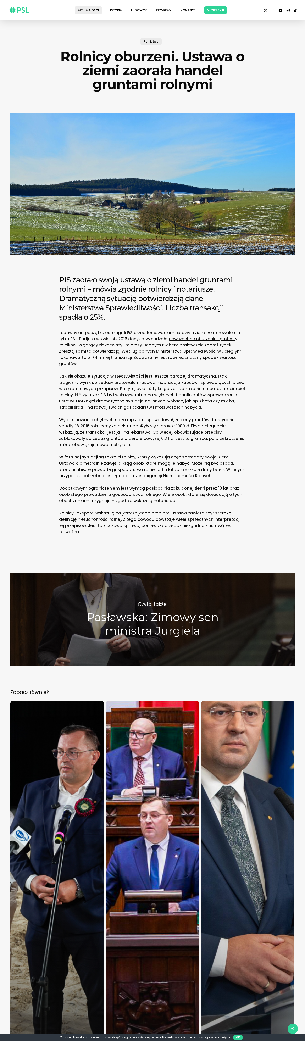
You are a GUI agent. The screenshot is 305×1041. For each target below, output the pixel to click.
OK (238, 1037)
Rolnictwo (151, 41)
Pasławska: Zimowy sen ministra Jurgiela (152, 619)
